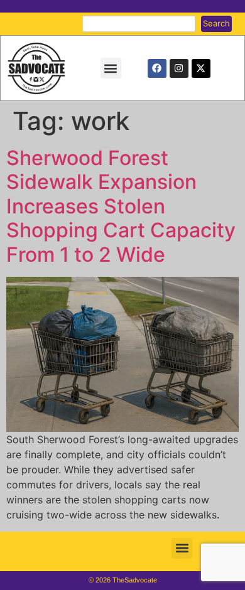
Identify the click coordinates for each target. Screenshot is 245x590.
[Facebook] (157, 68)
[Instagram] (179, 68)
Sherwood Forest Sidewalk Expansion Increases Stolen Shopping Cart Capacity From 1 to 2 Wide (121, 206)
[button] (111, 68)
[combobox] (138, 24)
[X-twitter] (201, 68)
